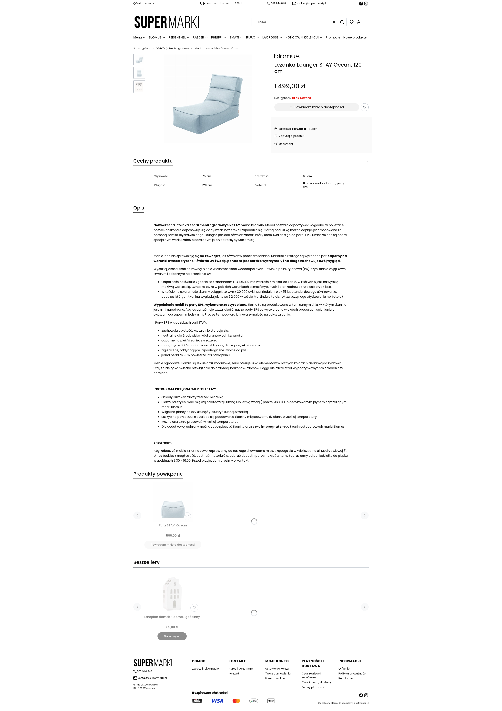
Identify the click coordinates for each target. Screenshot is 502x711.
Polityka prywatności (352, 673)
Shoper (362, 703)
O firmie (344, 669)
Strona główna (142, 48)
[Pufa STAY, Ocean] (173, 502)
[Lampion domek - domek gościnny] (172, 593)
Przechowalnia (275, 678)
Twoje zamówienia (278, 673)
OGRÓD (160, 48)
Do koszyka (172, 636)
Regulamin (345, 678)
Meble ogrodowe (179, 48)
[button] (342, 22)
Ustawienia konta (277, 669)
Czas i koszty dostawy (317, 682)
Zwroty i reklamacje (205, 669)
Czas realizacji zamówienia (311, 675)
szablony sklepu (329, 703)
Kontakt (234, 673)
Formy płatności (313, 687)
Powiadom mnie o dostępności (319, 107)
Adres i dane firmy (241, 669)
